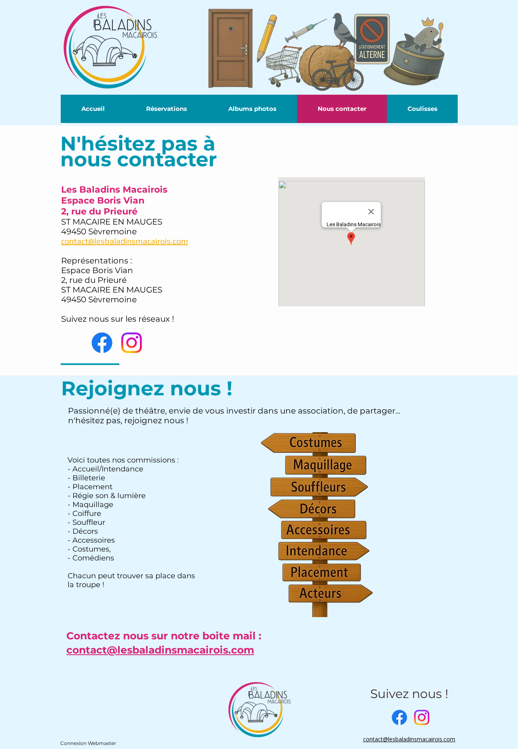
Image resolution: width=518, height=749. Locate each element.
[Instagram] (131, 342)
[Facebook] (102, 342)
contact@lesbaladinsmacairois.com (160, 650)
